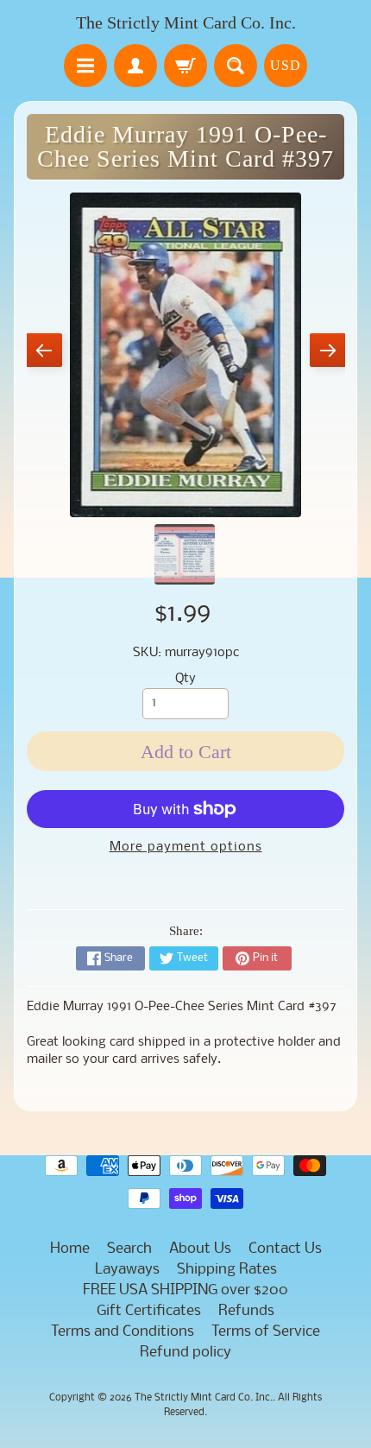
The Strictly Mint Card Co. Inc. (186, 22)
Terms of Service (265, 1332)
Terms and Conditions (122, 1332)
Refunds (246, 1311)
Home (70, 1249)
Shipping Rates (227, 1269)
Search (129, 1249)
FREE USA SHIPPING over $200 (185, 1290)
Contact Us (285, 1249)
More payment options (186, 847)
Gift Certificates (149, 1311)
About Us (200, 1249)
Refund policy (185, 1352)
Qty (185, 679)
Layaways (127, 1269)
